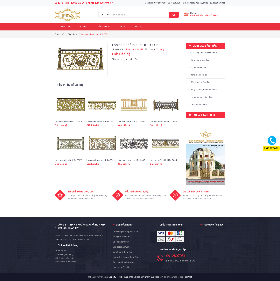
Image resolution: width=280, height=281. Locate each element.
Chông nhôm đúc (198, 67)
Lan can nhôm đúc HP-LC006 (99, 160)
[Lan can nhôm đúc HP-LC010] (102, 105)
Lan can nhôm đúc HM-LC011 (68, 121)
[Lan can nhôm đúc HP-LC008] (166, 105)
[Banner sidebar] (205, 157)
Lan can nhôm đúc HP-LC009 (131, 121)
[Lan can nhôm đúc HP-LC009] (134, 105)
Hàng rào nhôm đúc (199, 60)
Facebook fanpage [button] (213, 224)
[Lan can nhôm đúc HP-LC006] (102, 143)
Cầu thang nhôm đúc (200, 82)
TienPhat (187, 277)
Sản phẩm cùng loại (70, 85)
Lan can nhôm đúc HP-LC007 (68, 160)
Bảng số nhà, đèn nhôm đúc (203, 89)
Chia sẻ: (115, 59)
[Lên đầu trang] (275, 275)
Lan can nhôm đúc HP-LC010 (99, 121)
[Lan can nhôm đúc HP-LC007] (70, 143)
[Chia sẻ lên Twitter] (126, 59)
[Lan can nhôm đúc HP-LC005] (134, 143)
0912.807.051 (196, 15)
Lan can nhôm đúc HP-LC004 (163, 160)
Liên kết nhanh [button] (124, 224)
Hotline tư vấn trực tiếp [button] (173, 249)
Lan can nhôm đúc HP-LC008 (163, 121)
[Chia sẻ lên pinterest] (131, 59)
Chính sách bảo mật (64, 258)
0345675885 (85, 239)
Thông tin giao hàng (64, 254)
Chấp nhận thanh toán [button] (171, 224)
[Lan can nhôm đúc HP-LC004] (166, 143)
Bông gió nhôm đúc (199, 75)
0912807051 (71, 239)
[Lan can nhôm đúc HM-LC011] (70, 105)
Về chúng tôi (60, 251)
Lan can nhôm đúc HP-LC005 (131, 160)
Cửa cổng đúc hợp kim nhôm (203, 52)
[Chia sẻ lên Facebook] (121, 59)
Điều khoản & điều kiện (65, 261)
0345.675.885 (211, 15)
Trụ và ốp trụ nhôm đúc (201, 97)
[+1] (136, 59)
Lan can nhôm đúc (199, 104)
